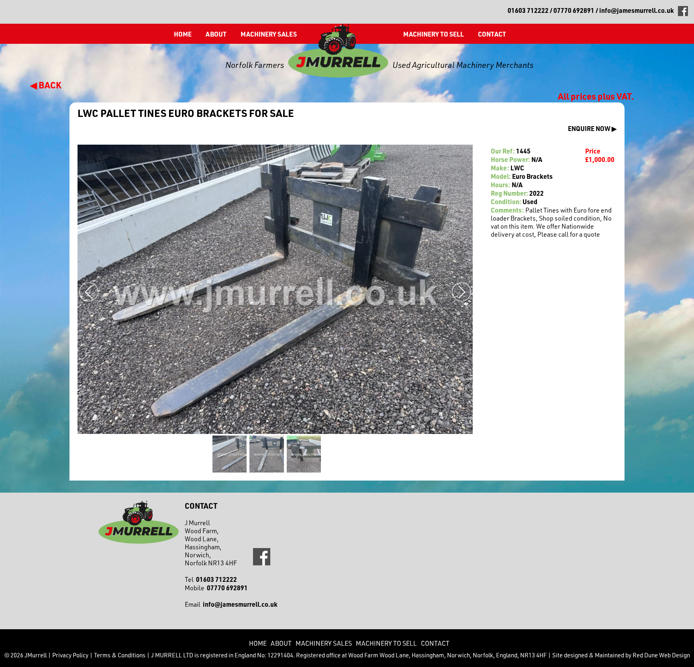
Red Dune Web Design (661, 655)
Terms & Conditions (119, 655)
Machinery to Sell (433, 34)
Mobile (216, 588)
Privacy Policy (70, 655)
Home (183, 34)
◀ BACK (45, 84)
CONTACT (492, 34)
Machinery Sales (269, 34)
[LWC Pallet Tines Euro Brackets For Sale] (229, 454)
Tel (211, 579)
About (216, 34)
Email (231, 604)
